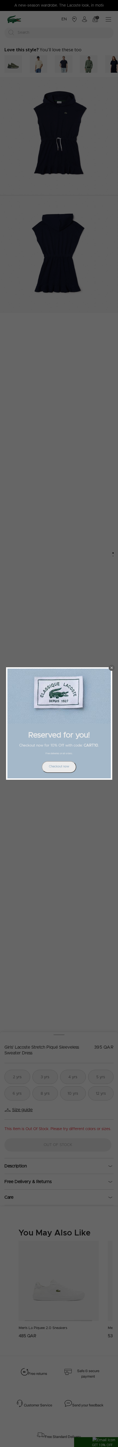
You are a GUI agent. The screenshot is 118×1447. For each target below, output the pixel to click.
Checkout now (59, 766)
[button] (112, 668)
